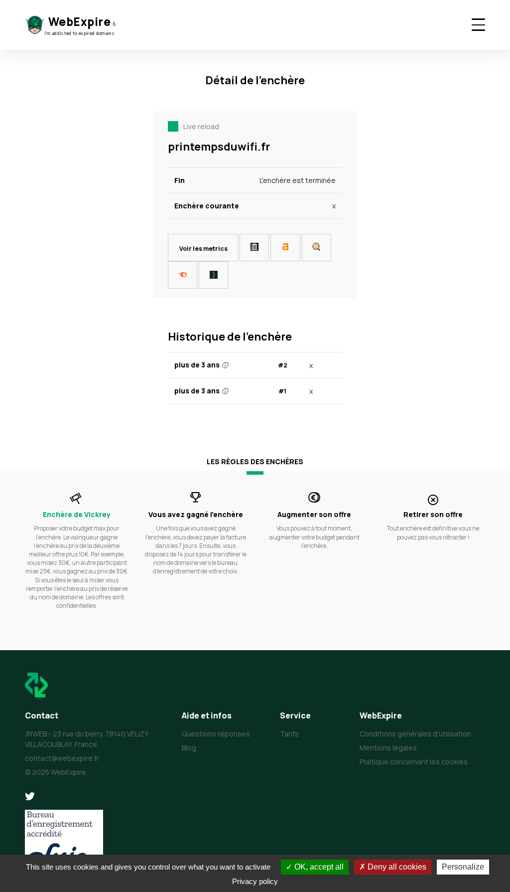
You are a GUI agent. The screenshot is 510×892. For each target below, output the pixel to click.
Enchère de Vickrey (77, 514)
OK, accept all (318, 867)
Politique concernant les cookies (414, 761)
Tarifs (289, 733)
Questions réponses (216, 733)
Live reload (201, 126)
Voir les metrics (203, 248)
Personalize (463, 867)
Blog (189, 747)
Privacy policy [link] (255, 881)
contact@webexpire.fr (62, 758)
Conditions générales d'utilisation (415, 733)
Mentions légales (388, 747)
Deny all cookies (396, 867)
